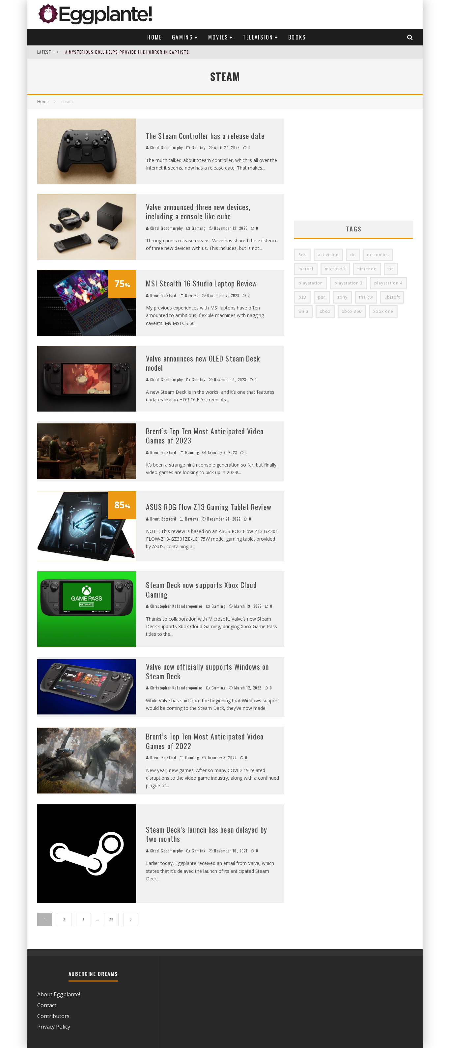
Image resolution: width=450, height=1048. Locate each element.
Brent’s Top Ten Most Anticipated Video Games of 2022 (205, 741)
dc (352, 254)
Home (154, 37)
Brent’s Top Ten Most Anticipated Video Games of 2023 (205, 436)
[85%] (86, 559)
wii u (303, 311)
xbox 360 (352, 311)
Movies (218, 37)
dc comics (378, 254)
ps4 (322, 297)
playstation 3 (348, 283)
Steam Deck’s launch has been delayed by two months (206, 834)
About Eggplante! (58, 994)
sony (342, 297)
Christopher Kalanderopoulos (176, 606)
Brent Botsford (163, 295)
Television (258, 37)
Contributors (53, 1016)
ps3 (302, 297)
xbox (325, 311)
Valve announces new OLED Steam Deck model (203, 363)
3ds (302, 254)
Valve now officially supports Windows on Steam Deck (207, 671)
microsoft (335, 269)
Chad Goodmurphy (166, 147)
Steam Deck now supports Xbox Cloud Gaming (201, 589)
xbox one (383, 311)
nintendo (367, 269)
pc (391, 269)
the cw (366, 297)
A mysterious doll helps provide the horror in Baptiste (127, 52)
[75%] (86, 333)
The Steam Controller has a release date (205, 135)
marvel (305, 269)
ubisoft (392, 297)
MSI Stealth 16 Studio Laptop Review (201, 283)
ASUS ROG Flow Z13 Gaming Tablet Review (208, 506)
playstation (310, 283)
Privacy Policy (53, 1026)
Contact (46, 1005)
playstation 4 (388, 283)
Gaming (182, 37)
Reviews (192, 295)
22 (111, 919)
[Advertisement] (353, 165)
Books (297, 37)
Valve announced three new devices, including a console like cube (198, 212)
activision (328, 254)
